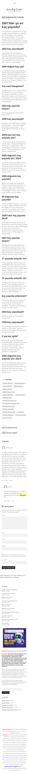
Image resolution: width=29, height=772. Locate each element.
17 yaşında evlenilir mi (20, 383)
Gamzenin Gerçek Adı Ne (7, 705)
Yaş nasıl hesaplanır (7, 418)
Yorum (3, 515)
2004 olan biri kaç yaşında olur (9, 400)
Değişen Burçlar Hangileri (9, 433)
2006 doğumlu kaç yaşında (8, 406)
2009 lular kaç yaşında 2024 (9, 412)
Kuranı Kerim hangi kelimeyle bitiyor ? (10, 601)
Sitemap (16, 577)
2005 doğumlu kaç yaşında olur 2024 (11, 403)
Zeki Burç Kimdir (5, 700)
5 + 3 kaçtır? (5, 560)
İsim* (3, 532)
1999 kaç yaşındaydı (7, 386)
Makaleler (8, 379)
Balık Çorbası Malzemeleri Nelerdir (9, 710)
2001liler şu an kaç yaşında (8, 392)
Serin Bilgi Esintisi (15, 9)
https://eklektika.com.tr (6, 577)
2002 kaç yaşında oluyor (8, 395)
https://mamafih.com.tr (6, 575)
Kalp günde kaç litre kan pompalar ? (9, 589)
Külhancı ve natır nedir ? (7, 597)
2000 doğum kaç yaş (18, 386)
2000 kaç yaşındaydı (7, 389)
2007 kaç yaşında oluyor (8, 409)
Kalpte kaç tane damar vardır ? (8, 608)
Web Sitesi (4, 546)
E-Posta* (4, 539)
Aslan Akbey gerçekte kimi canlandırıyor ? (11, 612)
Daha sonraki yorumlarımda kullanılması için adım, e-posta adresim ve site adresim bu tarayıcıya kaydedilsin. (14, 555)
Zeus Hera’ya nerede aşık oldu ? (9, 593)
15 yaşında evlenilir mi (7, 383)
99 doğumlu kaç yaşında (8, 415)
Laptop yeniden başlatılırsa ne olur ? (10, 619)
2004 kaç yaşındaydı (7, 397)
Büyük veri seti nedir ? (6, 604)
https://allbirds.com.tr (19, 575)
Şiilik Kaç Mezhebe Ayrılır (9, 428)
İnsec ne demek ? (5, 623)
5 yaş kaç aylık (20, 412)
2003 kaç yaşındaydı (20, 395)
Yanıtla (10, 480)
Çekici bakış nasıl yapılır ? (7, 615)
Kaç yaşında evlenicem (21, 415)
